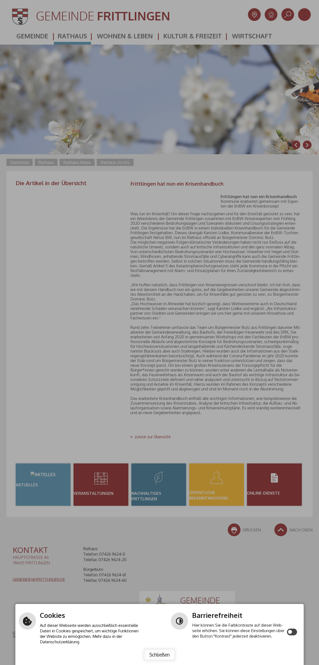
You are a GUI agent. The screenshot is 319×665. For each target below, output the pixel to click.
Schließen (159, 655)
